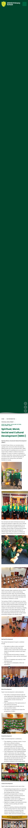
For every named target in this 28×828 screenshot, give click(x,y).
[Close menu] (24, 4)
